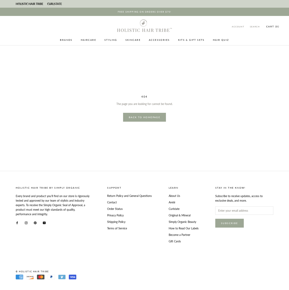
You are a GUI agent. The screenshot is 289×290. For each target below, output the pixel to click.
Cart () (272, 26)
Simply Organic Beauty (182, 221)
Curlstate (174, 208)
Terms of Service (117, 228)
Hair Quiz (221, 39)
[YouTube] (44, 222)
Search (255, 26)
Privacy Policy (115, 215)
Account (238, 26)
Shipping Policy (116, 221)
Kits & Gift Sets (191, 39)
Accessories (159, 39)
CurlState (54, 4)
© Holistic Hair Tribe (32, 271)
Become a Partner (179, 234)
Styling (110, 39)
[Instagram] (26, 222)
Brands (66, 39)
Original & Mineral (180, 215)
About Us (174, 195)
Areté (172, 202)
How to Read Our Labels (184, 228)
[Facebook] (17, 222)
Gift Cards (175, 241)
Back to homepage (144, 117)
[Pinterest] (35, 222)
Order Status (115, 208)
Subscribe (229, 223)
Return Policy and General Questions (129, 195)
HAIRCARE (88, 39)
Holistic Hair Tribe (29, 4)
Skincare (133, 39)
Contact (112, 202)
